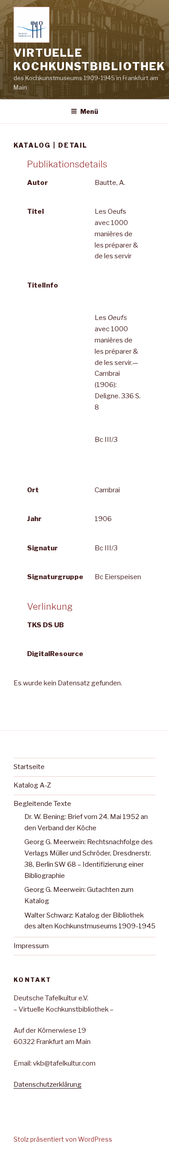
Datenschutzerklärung (48, 1084)
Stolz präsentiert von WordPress (63, 1139)
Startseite (29, 767)
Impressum (31, 946)
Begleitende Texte (42, 804)
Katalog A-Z (32, 785)
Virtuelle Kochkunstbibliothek (89, 59)
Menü (89, 111)
